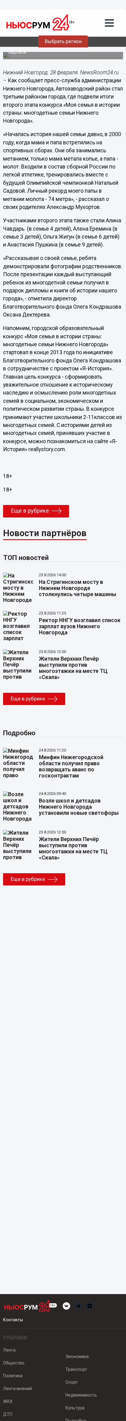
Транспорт (76, 1369)
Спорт (71, 1382)
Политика (13, 1375)
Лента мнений (17, 1388)
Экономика (77, 1356)
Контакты (13, 1319)
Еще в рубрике (30, 510)
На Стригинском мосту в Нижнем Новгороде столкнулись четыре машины (77, 588)
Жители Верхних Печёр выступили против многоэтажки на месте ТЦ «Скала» (73, 668)
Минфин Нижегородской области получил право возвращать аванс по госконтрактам (71, 766)
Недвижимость (81, 1395)
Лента (9, 1350)
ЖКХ (8, 1401)
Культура (74, 1407)
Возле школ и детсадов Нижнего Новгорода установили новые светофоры (79, 807)
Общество (13, 1362)
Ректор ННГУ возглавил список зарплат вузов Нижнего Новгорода (79, 626)
